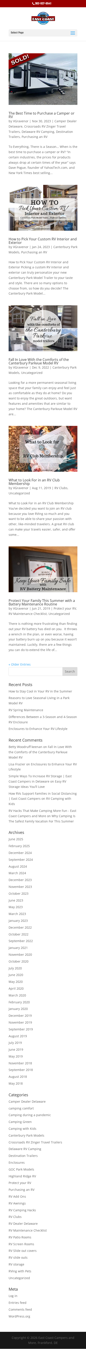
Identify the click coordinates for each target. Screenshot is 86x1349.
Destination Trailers (23, 1156)
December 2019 (20, 1015)
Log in (13, 1296)
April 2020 (16, 988)
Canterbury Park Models (26, 1135)
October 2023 (18, 893)
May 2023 (16, 907)
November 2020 (20, 954)
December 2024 (20, 853)
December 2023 (20, 880)
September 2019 (21, 1029)
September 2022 (21, 941)
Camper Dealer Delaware (27, 1101)
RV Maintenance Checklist (28, 614)
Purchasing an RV (34, 137)
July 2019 (15, 1043)
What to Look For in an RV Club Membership (34, 482)
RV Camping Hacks (22, 1210)
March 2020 (17, 995)
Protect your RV (65, 608)
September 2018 (21, 1070)
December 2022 (20, 927)
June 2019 (16, 1049)
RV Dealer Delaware (23, 1223)
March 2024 (17, 873)
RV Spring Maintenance (26, 710)
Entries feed (17, 1303)
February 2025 (19, 846)
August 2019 (18, 1036)
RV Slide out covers (23, 1251)
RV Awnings (17, 1203)
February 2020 (19, 1002)
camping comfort (21, 1108)
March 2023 (17, 914)
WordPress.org (19, 1316)
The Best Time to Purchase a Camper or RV (42, 115)
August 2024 (18, 866)
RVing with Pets (20, 1271)
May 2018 (16, 1083)
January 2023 (18, 921)
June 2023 (16, 900)
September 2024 (21, 859)
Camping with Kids (22, 1128)
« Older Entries (20, 664)
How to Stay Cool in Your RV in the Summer (40, 691)
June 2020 (16, 975)
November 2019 (20, 1022)
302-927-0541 (43, 3)
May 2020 (16, 982)
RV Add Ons (17, 1196)
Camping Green (20, 1122)
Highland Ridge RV (22, 1176)
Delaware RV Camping (38, 132)
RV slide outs (18, 1257)
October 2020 (18, 961)
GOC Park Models (21, 1169)
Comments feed (20, 1309)
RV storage (16, 1264)
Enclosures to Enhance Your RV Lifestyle (38, 729)
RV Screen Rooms (21, 1244)
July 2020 (15, 968)
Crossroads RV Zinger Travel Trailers (35, 1142)
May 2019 (16, 1056)
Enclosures (17, 1162)
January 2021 (18, 948)
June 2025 (16, 839)
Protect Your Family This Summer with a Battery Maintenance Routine (42, 602)
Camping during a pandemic (30, 1115)
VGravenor (20, 121)
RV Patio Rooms (20, 1237)
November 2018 (20, 1063)
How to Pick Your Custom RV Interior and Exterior (43, 241)
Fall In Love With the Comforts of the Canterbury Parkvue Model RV (39, 361)
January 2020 (18, 1009)
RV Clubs (60, 488)
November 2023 (20, 887)
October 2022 (18, 934)
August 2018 (18, 1076)
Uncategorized (32, 373)
